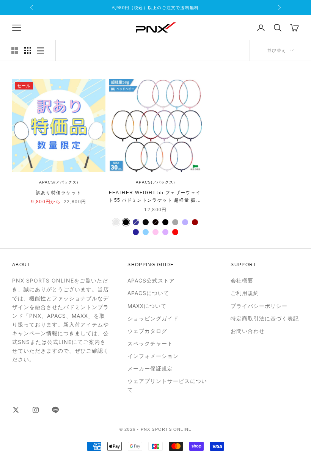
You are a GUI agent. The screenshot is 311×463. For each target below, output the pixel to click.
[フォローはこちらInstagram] (35, 410)
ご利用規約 (245, 293)
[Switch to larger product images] (14, 50)
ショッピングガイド (153, 318)
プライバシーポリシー (259, 306)
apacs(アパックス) (58, 182)
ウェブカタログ (147, 331)
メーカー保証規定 (150, 368)
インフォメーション (153, 356)
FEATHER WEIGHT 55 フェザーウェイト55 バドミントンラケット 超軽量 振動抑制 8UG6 (155, 197)
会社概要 (242, 280)
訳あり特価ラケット (59, 192)
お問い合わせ (248, 331)
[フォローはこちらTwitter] (16, 410)
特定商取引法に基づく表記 (265, 318)
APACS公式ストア (151, 280)
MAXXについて (146, 306)
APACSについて (148, 293)
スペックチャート (150, 343)
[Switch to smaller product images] (27, 50)
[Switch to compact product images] (40, 50)
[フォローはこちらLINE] (55, 410)
